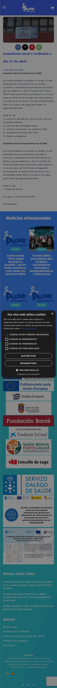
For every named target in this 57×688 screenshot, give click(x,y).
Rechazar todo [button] (28, 363)
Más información (28, 328)
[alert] (28, 344)
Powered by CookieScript (28, 374)
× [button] (52, 314)
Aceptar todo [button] (28, 356)
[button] (28, 370)
